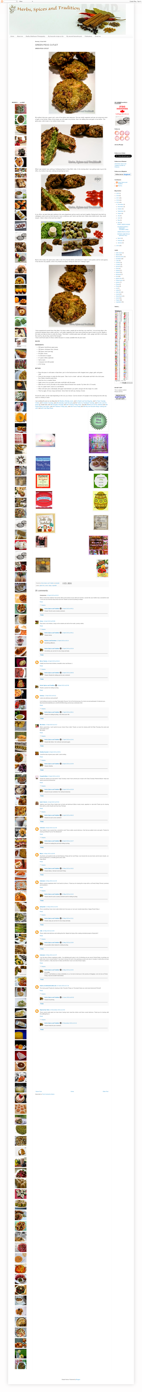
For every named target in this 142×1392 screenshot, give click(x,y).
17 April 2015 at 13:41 (68, 739)
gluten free (42, 585)
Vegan (50, 585)
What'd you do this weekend (95, 404)
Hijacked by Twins (45, 1010)
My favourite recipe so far (56, 36)
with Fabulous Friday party (60, 406)
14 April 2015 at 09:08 (49, 621)
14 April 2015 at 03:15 (53, 595)
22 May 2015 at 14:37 (51, 955)
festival (118, 272)
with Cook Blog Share (46, 408)
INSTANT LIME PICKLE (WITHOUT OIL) (123, 234)
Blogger (78, 1379)
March (119, 238)
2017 (117, 198)
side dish (118, 292)
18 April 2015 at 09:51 (55, 752)
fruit (117, 276)
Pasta (117, 284)
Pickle (117, 286)
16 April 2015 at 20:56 (63, 685)
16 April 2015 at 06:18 (54, 661)
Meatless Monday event (66, 401)
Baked (117, 254)
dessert (118, 266)
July (119, 215)
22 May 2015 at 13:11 (67, 918)
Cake (117, 260)
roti (117, 288)
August (120, 213)
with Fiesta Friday (75, 406)
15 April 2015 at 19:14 (63, 640)
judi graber (43, 906)
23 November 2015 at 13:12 (69, 1023)
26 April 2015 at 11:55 (51, 827)
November (120, 206)
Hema (41, 621)
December (120, 204)
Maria (41, 853)
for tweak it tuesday (47, 403)
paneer (118, 282)
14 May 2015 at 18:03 (49, 853)
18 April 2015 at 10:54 (68, 763)
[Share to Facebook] (69, 583)
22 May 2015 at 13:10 (68, 894)
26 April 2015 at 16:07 (68, 841)
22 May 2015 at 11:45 (51, 881)
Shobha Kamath (44, 752)
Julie (41, 931)
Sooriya (42, 695)
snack (46, 585)
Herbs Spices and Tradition (51, 608)
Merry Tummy (43, 661)
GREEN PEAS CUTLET (123, 231)
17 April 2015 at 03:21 (50, 695)
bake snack (119, 252)
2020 (117, 193)
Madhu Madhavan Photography (35, 36)
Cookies (118, 264)
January (120, 243)
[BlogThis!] (65, 583)
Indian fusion (119, 280)
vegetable (54, 585)
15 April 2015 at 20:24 (68, 648)
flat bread (118, 274)
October (120, 209)
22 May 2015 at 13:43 (48, 931)
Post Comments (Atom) (48, 1094)
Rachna (120, 185)
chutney (118, 262)
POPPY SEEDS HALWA (123, 224)
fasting (117, 270)
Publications (88, 36)
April (119, 222)
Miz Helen (42, 724)
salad (117, 290)
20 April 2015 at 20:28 (68, 789)
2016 (117, 200)
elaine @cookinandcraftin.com (48, 985)
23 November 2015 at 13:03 (57, 1010)
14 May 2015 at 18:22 (68, 868)
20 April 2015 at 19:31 (54, 776)
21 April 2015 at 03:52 (53, 802)
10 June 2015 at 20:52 (68, 997)
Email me (98, 36)
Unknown (42, 827)
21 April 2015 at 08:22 (68, 815)
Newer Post (39, 1091)
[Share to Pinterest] (71, 583)
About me (20, 36)
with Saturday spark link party (64, 403)
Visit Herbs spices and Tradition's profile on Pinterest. (120, 165)
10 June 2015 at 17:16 (63, 985)
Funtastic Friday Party (74, 404)
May (119, 220)
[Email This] (63, 583)
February (120, 240)
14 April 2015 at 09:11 (68, 608)
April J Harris (43, 802)
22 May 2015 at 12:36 (52, 906)
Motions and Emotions (50, 640)
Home (12, 36)
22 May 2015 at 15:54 (68, 970)
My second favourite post (74, 36)
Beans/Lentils (119, 256)
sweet (117, 298)
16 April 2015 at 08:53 (68, 672)
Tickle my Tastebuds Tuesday (85, 403)
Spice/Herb (119, 296)
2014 (117, 245)
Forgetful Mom (44, 776)
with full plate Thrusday (56, 404)
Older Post (105, 1091)
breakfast (118, 258)
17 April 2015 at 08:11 (68, 712)
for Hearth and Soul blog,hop (84, 401)
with (67, 404)
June (119, 218)
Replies (44, 605)
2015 (117, 202)
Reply (41, 602)
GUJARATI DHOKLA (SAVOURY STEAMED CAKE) (122, 228)
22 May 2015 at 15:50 (68, 942)
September (121, 211)
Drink (117, 268)
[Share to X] (67, 583)
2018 (117, 195)
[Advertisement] (72, 1074)
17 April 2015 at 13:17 (51, 724)
